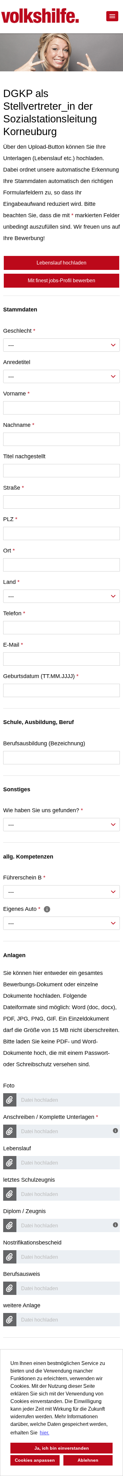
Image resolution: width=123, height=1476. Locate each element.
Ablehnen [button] (88, 1460)
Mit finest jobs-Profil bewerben (61, 280)
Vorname (16, 393)
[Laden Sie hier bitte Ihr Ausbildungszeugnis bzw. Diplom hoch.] (116, 1224)
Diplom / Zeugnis (24, 1211)
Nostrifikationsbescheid (32, 1242)
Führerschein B (24, 877)
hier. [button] (44, 1432)
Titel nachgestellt (24, 456)
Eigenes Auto (21, 909)
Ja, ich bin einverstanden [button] (61, 1448)
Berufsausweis (21, 1274)
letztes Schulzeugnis (29, 1180)
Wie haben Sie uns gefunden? (43, 810)
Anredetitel (16, 362)
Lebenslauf (17, 1148)
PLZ (10, 519)
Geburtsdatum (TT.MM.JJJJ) (41, 676)
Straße (13, 488)
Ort (9, 550)
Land (11, 582)
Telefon (14, 613)
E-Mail (13, 645)
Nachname (18, 425)
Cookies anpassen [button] (35, 1460)
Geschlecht (19, 331)
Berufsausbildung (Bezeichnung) (44, 743)
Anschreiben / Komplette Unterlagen (50, 1117)
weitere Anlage (21, 1305)
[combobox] (61, 345)
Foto (9, 1085)
